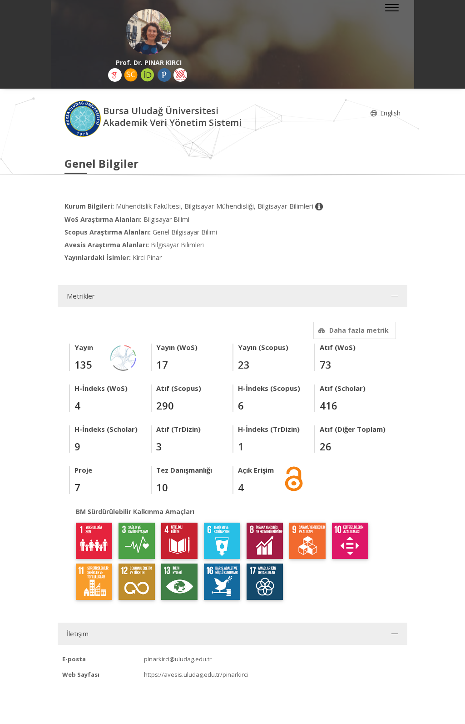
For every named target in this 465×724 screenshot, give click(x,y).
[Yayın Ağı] (123, 357)
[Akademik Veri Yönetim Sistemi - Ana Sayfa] (83, 118)
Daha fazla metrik (359, 330)
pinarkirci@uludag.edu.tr (178, 659)
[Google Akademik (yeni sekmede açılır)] (115, 75)
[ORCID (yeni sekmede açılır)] (147, 75)
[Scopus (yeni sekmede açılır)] (131, 75)
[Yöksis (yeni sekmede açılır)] (180, 75)
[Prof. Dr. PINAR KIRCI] (148, 32)
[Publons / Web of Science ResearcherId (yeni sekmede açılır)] (164, 75)
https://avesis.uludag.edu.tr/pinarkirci (196, 674)
